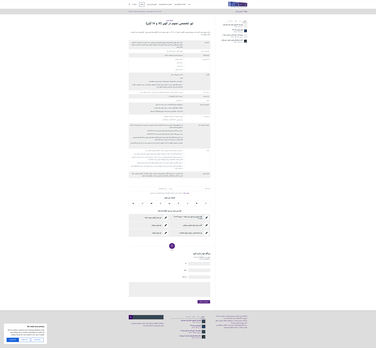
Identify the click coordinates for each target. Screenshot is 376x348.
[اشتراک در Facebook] (205, 203)
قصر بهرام (164, 193)
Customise (37, 340)
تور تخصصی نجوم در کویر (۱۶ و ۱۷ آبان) (169, 23)
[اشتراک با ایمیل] (133, 203)
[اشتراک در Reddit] (142, 203)
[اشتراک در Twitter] (196, 203)
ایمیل (185, 270)
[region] (25, 333)
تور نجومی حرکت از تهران (177, 193)
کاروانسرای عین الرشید (155, 193)
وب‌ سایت (184, 277)
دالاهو (168, 193)
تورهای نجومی (169, 20)
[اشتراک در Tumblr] (160, 203)
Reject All (24, 340)
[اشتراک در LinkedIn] (169, 203)
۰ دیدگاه (171, 189)
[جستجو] (129, 4)
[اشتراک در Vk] (151, 203)
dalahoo (161, 189)
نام (185, 263)
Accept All (13, 340)
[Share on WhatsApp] (187, 203)
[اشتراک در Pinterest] (178, 203)
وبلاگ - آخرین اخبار (241, 11)
